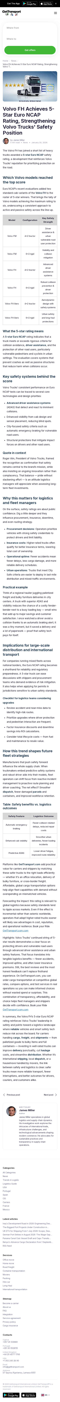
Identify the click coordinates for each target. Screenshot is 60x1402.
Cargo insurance (10, 1326)
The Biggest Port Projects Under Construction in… (26, 1227)
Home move (8, 1263)
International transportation (15, 1289)
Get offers (30, 50)
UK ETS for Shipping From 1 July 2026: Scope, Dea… (27, 1231)
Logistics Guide (10, 1184)
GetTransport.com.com (15, 930)
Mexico (6, 1210)
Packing (6, 1278)
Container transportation (14, 1271)
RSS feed (7, 1246)
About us (7, 1307)
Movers (6, 1275)
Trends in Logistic (11, 1180)
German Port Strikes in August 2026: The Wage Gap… (27, 1235)
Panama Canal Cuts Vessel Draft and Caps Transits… (27, 1238)
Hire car (6, 1282)
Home (5, 61)
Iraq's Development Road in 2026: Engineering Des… (27, 1223)
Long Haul (7, 1286)
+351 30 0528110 (10, 1348)
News (13, 61)
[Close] (56, 4)
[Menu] (55, 13)
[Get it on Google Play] (11, 1395)
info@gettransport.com (13, 1367)
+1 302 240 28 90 (11, 1361)
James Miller (27, 1110)
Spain (5, 1195)
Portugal (6, 1191)
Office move (8, 1260)
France (6, 1206)
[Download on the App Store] (28, 1395)
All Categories (9, 1172)
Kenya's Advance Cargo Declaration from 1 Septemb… (28, 1242)
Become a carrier (11, 1303)
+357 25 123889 (10, 1342)
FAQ (5, 1311)
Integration (8, 1314)
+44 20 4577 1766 (11, 1354)
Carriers (6, 1202)
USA (5, 1187)
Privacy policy (9, 1322)
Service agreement (12, 1318)
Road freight (8, 1267)
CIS (4, 1198)
